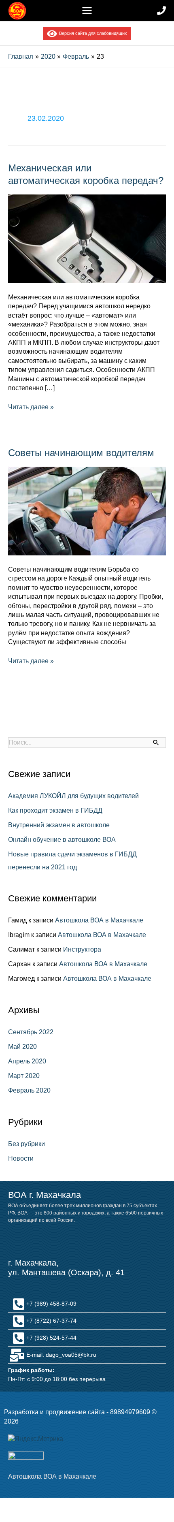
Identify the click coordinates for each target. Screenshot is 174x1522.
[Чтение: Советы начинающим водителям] (87, 510)
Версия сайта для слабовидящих (92, 33)
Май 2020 (22, 1046)
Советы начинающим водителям (81, 452)
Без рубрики (26, 1143)
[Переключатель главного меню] (87, 10)
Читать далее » (31, 406)
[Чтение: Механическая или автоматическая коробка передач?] (87, 238)
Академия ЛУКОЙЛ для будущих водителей (73, 795)
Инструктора (82, 949)
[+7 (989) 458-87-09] (161, 10)
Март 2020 (24, 1075)
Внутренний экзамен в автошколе (59, 825)
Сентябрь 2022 (30, 1032)
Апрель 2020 (27, 1061)
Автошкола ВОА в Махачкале (99, 920)
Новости (21, 1158)
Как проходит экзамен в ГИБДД (55, 810)
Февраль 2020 (29, 1090)
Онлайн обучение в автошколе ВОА (62, 839)
